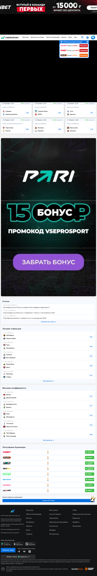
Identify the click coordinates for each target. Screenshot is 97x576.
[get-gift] (87, 37)
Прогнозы (25, 37)
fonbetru (48, 288)
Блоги (70, 37)
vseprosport (10, 37)
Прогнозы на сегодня (37, 37)
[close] (87, 42)
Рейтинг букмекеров (53, 37)
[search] (82, 37)
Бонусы (63, 37)
